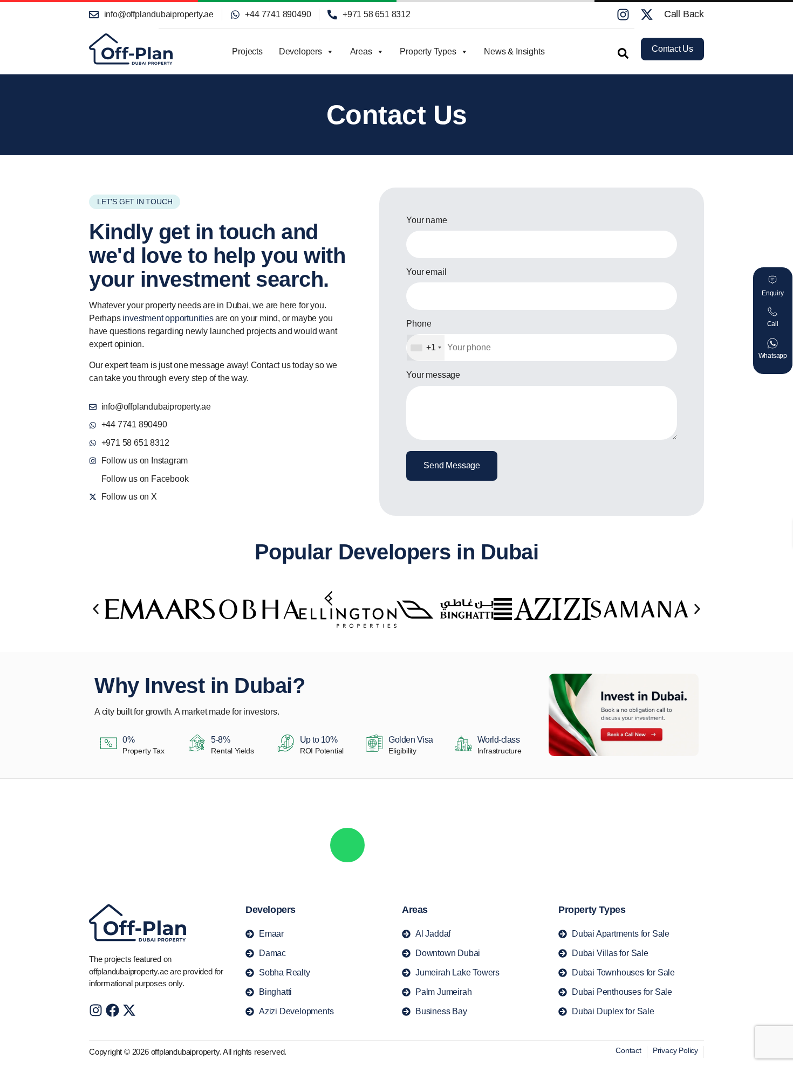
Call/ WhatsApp (415, 836)
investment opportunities (167, 318)
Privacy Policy (675, 1050)
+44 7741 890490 (407, 854)
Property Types (428, 51)
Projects (247, 51)
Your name (426, 220)
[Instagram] (623, 14)
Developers (300, 51)
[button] (617, 53)
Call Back (684, 14)
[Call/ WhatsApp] (347, 845)
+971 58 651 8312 (480, 854)
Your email (426, 271)
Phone (418, 323)
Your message (433, 374)
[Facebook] (112, 1010)
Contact (628, 1050)
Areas (361, 51)
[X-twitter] (646, 14)
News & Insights (514, 51)
